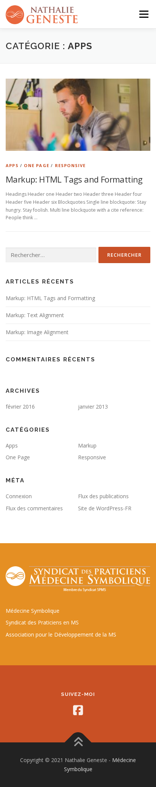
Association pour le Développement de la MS (61, 634)
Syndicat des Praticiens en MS (42, 622)
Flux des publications (103, 496)
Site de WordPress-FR (104, 508)
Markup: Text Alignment (35, 315)
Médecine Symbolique (32, 610)
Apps (12, 165)
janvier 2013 (93, 406)
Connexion (19, 496)
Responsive (70, 165)
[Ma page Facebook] (78, 710)
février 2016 (20, 406)
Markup (87, 445)
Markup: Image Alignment (37, 332)
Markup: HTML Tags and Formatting (74, 179)
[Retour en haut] (78, 742)
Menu (143, 14)
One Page (36, 165)
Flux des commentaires (34, 508)
